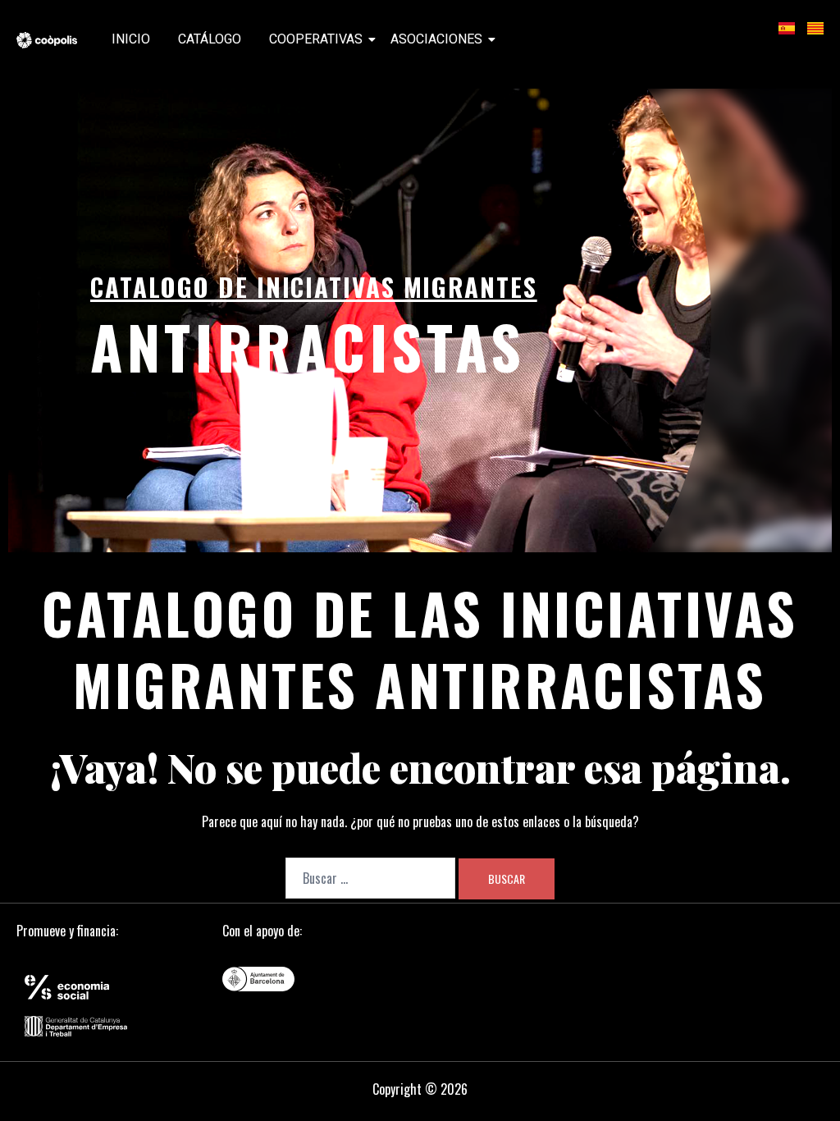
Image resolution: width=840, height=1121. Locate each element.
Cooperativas (316, 39)
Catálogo (209, 39)
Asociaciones (436, 39)
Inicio (131, 39)
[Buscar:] (370, 878)
